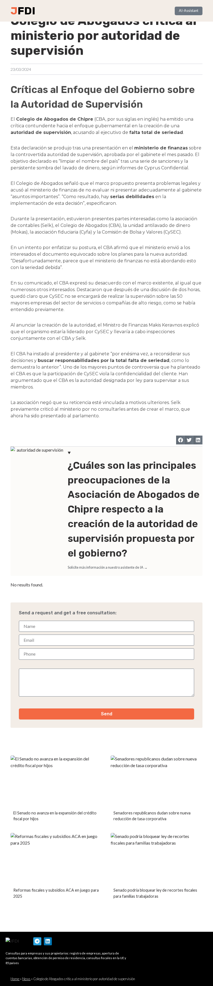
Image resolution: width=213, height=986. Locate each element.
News (26, 979)
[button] (180, 440)
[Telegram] (37, 941)
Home (15, 979)
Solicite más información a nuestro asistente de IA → (108, 567)
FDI (26, 10)
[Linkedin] (48, 941)
